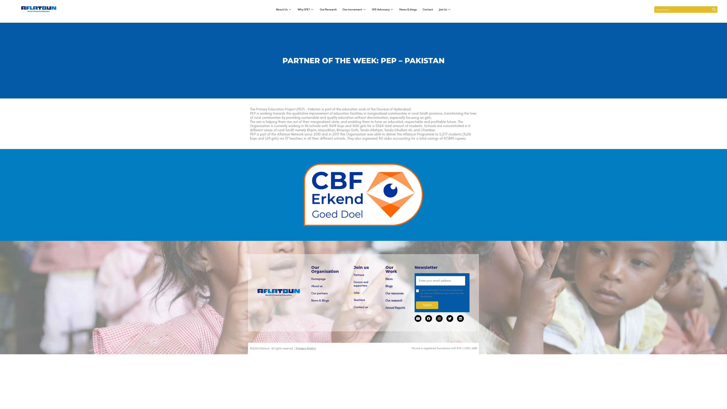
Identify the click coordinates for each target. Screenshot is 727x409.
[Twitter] (449, 318)
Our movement (352, 9)
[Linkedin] (460, 318)
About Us (282, 9)
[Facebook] (428, 318)
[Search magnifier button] (714, 9)
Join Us (443, 9)
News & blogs (408, 9)
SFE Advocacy (381, 9)
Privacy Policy (306, 348)
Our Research (328, 9)
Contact (428, 9)
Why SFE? (304, 9)
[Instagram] (439, 318)
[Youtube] (418, 318)
